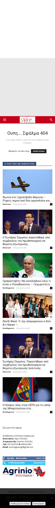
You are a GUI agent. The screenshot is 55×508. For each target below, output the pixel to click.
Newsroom (7, 204)
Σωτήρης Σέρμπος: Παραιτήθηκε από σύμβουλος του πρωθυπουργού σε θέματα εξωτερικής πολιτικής (25, 365)
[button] (4, 119)
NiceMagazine (8, 288)
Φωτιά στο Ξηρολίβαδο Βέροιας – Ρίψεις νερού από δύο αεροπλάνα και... (27, 199)
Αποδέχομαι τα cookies (20, 503)
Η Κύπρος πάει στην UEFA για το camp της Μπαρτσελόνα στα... (26, 406)
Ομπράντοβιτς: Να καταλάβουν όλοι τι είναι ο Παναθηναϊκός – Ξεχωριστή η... (27, 282)
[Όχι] (51, 498)
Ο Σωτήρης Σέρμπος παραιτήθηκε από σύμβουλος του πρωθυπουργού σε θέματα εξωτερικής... (26, 241)
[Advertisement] (27, 29)
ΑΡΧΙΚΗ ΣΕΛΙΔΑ (38, 151)
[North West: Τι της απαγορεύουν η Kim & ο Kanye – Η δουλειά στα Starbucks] (27, 305)
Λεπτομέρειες (38, 503)
